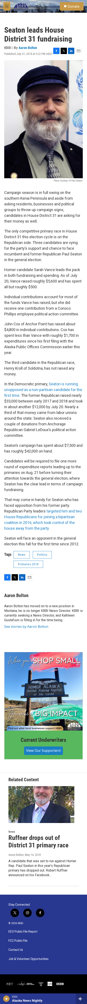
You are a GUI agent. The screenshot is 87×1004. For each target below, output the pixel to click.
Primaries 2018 (28, 564)
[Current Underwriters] (43, 691)
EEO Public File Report (22, 931)
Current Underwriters (43, 740)
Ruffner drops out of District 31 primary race (38, 841)
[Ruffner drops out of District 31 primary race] (41, 804)
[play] (6, 999)
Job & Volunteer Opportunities (28, 959)
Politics (42, 554)
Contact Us (15, 949)
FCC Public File (17, 940)
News (21, 554)
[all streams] (81, 998)
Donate (73, 6)
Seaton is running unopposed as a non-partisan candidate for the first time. (43, 390)
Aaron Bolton (28, 48)
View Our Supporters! (43, 750)
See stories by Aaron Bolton (26, 626)
